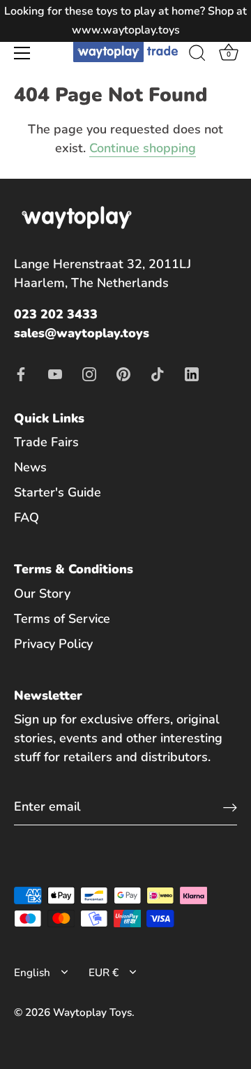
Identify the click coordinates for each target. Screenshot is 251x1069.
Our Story (42, 593)
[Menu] (22, 53)
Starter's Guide (57, 492)
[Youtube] (55, 372)
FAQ (26, 517)
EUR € (104, 973)
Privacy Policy (53, 643)
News (30, 467)
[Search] (197, 55)
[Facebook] (21, 372)
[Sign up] (230, 807)
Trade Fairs (46, 442)
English (32, 973)
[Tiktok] (158, 372)
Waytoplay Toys (92, 1012)
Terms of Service (62, 618)
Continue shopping (142, 148)
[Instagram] (89, 372)
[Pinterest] (123, 372)
